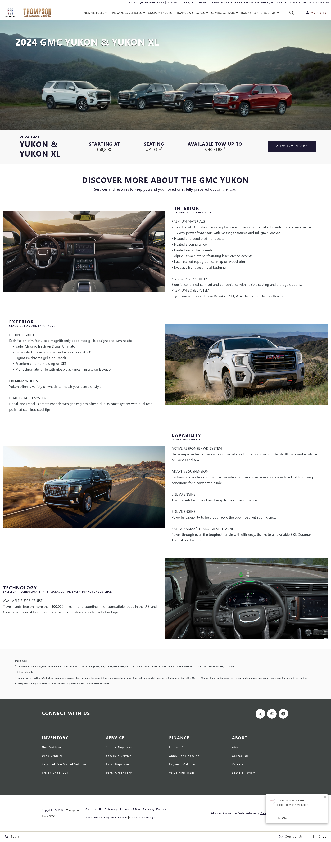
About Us (239, 747)
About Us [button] (268, 13)
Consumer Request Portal (107, 817)
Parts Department (119, 764)
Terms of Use (130, 809)
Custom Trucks (160, 13)
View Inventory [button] (292, 146)
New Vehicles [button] (94, 13)
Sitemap (111, 809)
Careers (237, 764)
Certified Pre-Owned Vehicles (64, 764)
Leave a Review (243, 772)
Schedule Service (118, 756)
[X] (260, 714)
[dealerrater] (272, 714)
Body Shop (249, 13)
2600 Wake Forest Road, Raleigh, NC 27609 (249, 2)
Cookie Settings (142, 817)
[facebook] (283, 714)
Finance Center (180, 747)
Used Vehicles (52, 756)
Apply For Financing (184, 756)
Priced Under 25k (55, 772)
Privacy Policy (154, 809)
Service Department (121, 747)
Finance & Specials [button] (190, 13)
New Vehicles (52, 747)
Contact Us (240, 756)
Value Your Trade (182, 772)
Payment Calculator (184, 764)
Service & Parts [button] (223, 13)
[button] (291, 12)
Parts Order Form (119, 772)
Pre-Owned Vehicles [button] (126, 13)
